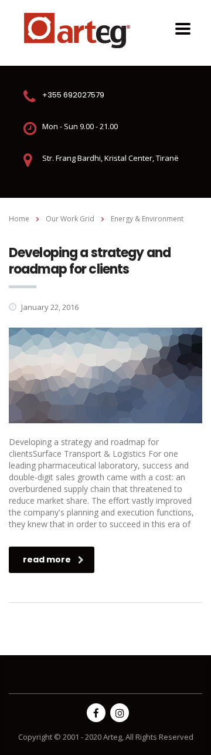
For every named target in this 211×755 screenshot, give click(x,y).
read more (47, 559)
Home (19, 219)
